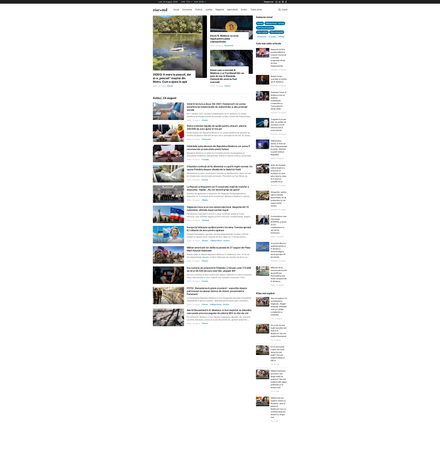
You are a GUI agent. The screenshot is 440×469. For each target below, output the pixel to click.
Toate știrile (256, 9)
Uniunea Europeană (265, 28)
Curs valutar (262, 32)
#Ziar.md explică (265, 293)
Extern (244, 9)
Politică (198, 9)
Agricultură (232, 9)
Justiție (208, 9)
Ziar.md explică (276, 32)
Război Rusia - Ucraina (274, 23)
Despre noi (268, 2)
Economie (187, 9)
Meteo (260, 23)
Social (176, 9)
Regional (220, 9)
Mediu (281, 37)
